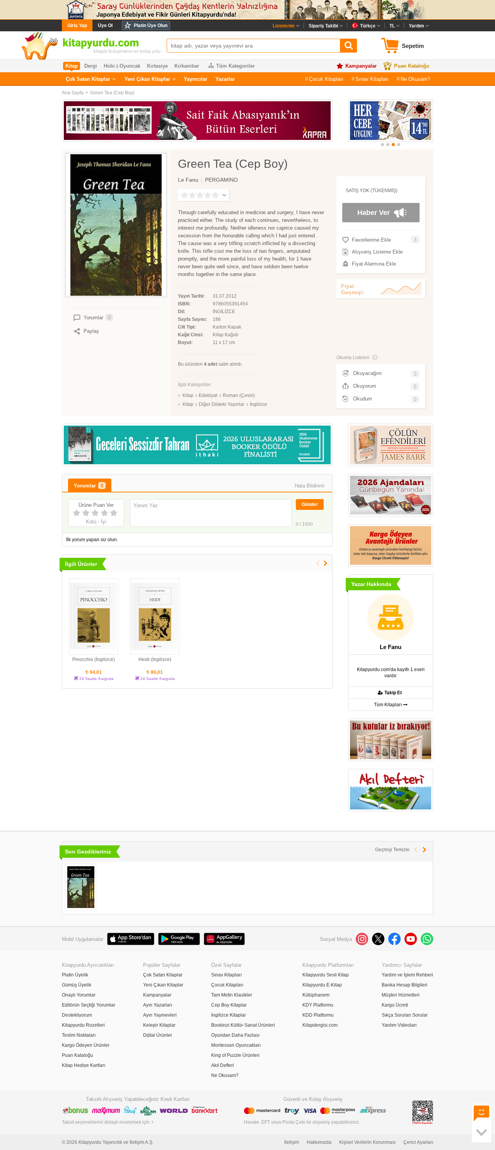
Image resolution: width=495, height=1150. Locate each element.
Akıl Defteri (222, 1065)
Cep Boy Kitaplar (229, 1005)
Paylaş (91, 331)
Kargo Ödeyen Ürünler (85, 1045)
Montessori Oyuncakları (236, 1045)
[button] (382, 144)
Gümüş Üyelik (76, 985)
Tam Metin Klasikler (231, 995)
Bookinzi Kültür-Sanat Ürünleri (243, 1025)
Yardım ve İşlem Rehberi (407, 975)
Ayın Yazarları (157, 1005)
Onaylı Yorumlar (79, 995)
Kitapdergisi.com (320, 1025)
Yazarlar (225, 79)
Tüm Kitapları (388, 704)
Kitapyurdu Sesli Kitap (325, 975)
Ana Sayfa (73, 92)
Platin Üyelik (75, 975)
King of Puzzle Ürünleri (235, 1055)
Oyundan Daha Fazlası (235, 1035)
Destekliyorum (77, 1015)
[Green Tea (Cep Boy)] (80, 887)
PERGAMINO (221, 180)
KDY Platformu (317, 1005)
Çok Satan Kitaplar (88, 79)
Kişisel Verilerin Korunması (367, 1142)
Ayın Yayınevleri (160, 1015)
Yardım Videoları (399, 1025)
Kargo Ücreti (395, 1005)
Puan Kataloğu (411, 66)
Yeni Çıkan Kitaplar (147, 79)
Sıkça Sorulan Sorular (405, 1015)
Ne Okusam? (415, 79)
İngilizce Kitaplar (228, 1015)
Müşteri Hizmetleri (401, 995)
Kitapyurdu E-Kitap (322, 985)
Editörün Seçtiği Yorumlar (88, 1005)
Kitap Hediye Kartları (83, 1065)
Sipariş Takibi (323, 26)
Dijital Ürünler (157, 1035)
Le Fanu (188, 180)
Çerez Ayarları (418, 1142)
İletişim (291, 1142)
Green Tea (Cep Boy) (112, 92)
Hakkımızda (319, 1142)
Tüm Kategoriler (235, 66)
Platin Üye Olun (150, 25)
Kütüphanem (315, 995)
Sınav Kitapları (372, 79)
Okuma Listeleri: (353, 357)
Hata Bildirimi (309, 486)
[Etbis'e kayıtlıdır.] (422, 1112)
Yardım (416, 26)
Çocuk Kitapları (326, 79)
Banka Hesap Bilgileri (404, 985)
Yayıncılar (195, 79)
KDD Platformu (318, 1015)
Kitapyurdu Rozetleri (83, 1025)
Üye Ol (105, 25)
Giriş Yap (77, 25)
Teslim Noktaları (79, 1035)
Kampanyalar (361, 66)
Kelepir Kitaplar (159, 1025)
